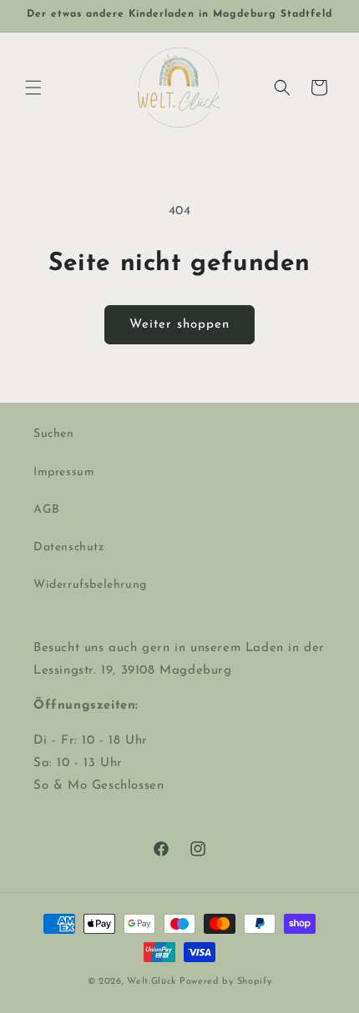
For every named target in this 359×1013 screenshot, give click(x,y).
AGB (46, 510)
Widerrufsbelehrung (90, 585)
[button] (33, 87)
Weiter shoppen (179, 324)
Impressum (63, 472)
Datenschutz (68, 547)
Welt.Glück (151, 981)
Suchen (53, 434)
